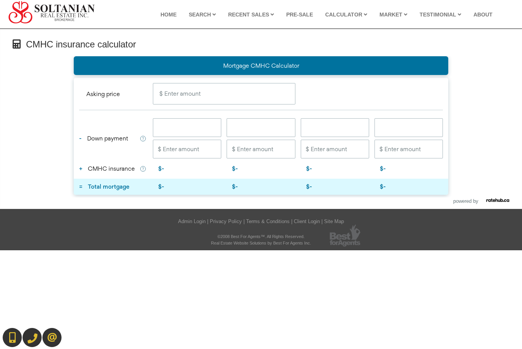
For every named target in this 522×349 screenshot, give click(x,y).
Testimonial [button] (439, 14)
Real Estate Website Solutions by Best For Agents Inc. (261, 243)
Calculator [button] (344, 14)
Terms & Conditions (268, 221)
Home (168, 14)
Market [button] (391, 14)
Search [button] (200, 14)
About (483, 14)
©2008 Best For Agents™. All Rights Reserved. (261, 236)
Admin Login (192, 221)
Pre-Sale (299, 14)
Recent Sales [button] (249, 14)
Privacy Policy (226, 221)
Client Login (307, 221)
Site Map (334, 221)
